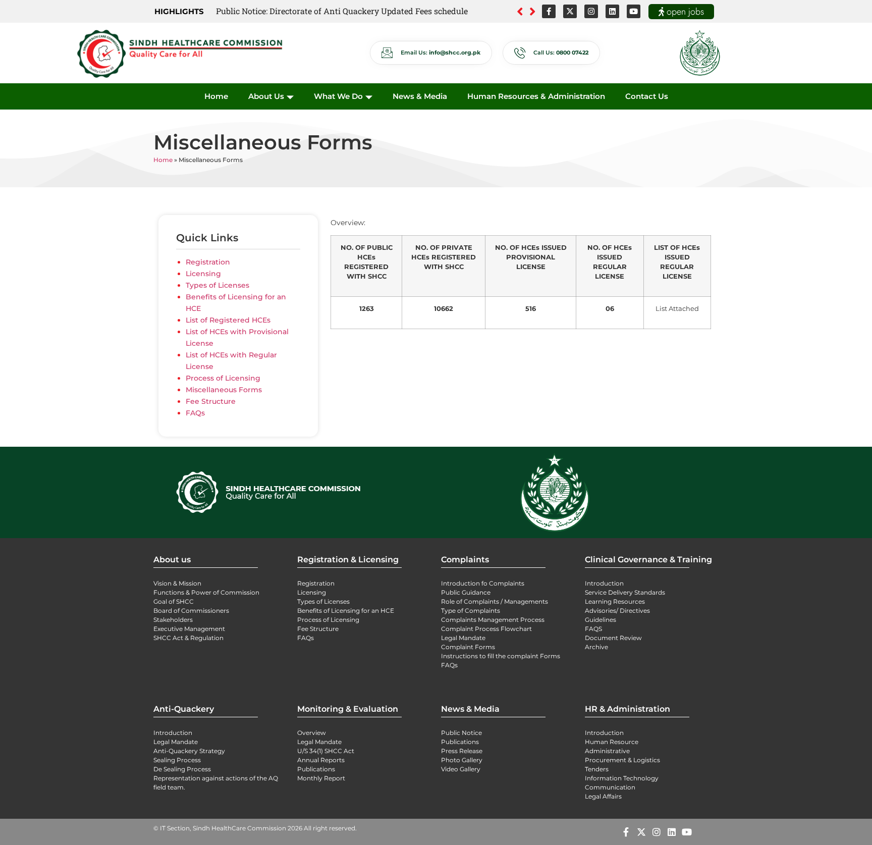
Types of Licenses (217, 285)
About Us (266, 96)
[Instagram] (591, 11)
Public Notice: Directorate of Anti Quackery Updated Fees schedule (342, 11)
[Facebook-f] (549, 11)
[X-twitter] (570, 11)
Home (216, 96)
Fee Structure (211, 401)
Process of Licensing (223, 378)
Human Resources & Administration (536, 96)
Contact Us (646, 96)
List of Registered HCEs (229, 320)
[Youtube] (633, 11)
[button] (532, 12)
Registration (208, 262)
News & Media (420, 96)
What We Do (338, 96)
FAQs (195, 412)
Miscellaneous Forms (224, 389)
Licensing (203, 273)
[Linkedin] (612, 11)
